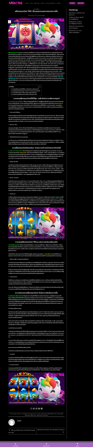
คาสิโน (45, 414)
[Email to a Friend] (36, 408)
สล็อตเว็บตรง (33, 415)
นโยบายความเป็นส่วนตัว (51, 3)
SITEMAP (58, 3)
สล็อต (62, 414)
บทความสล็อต (36, 9)
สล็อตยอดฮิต (27, 415)
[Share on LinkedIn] (42, 408)
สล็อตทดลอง (37, 3)
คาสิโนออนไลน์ (50, 414)
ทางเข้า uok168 (57, 414)
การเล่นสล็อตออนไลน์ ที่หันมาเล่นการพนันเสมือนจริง (24, 92)
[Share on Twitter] (34, 408)
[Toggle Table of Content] (38, 87)
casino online (37, 414)
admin (43, 15)
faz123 (57, 197)
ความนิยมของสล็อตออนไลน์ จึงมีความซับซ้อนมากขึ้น (24, 94)
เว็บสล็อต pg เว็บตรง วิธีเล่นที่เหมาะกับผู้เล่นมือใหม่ (76, 18)
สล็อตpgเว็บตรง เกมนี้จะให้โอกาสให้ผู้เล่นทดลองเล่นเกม (75, 23)
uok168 (27, 3)
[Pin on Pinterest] (39, 408)
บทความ (31, 3)
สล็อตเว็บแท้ (39, 415)
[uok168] (15, 3)
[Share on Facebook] (31, 408)
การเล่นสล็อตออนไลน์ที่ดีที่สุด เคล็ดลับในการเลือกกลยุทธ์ (25, 89)
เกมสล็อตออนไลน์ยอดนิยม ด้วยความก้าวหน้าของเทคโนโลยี (26, 91)
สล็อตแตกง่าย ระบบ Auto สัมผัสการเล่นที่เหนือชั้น (75, 31)
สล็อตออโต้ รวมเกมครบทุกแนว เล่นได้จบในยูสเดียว (76, 27)
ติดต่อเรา (43, 3)
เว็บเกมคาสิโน (45, 415)
